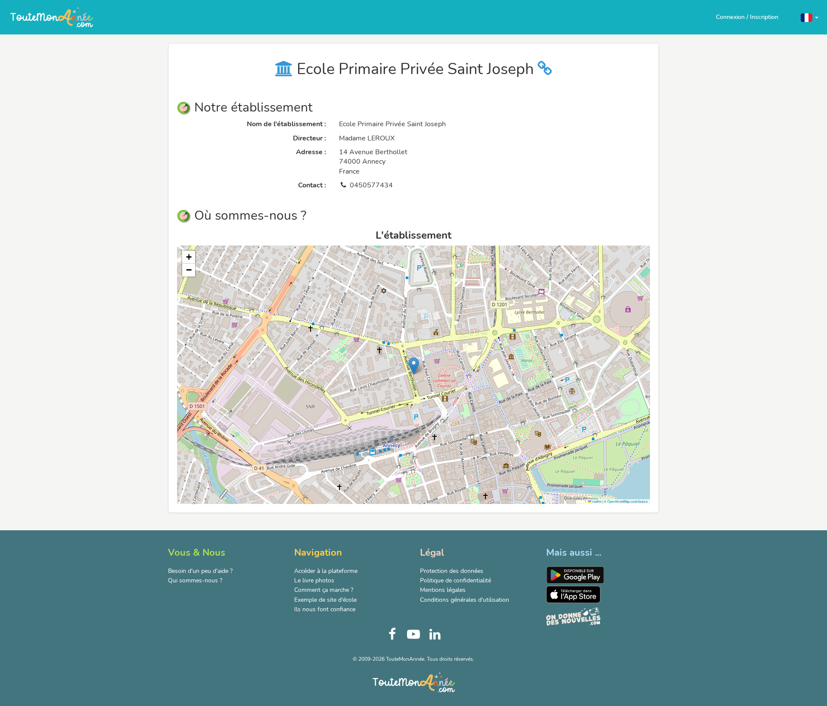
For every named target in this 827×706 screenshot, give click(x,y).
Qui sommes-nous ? (195, 580)
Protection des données (451, 571)
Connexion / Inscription (747, 17)
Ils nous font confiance (324, 609)
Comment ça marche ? (323, 590)
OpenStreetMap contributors (627, 501)
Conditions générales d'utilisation (464, 600)
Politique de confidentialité (455, 580)
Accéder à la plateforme (326, 571)
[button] (809, 17)
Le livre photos (314, 580)
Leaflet (596, 501)
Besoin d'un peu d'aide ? (200, 571)
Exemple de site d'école (325, 600)
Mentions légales (443, 590)
